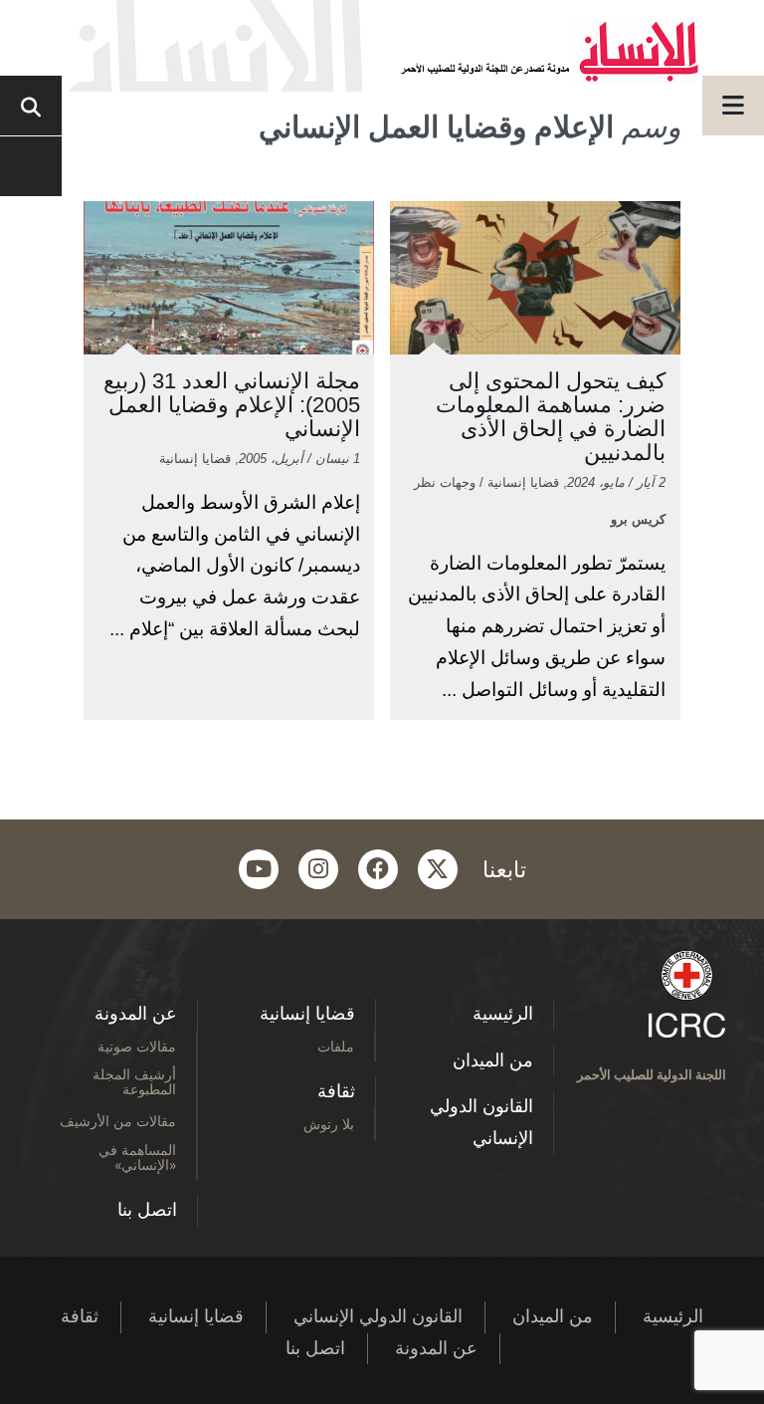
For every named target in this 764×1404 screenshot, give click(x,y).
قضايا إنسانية (307, 1014)
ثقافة (336, 1091)
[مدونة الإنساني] (382, 46)
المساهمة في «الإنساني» (137, 1157)
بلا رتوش (328, 1123)
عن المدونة (136, 1014)
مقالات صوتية (136, 1046)
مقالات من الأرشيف (118, 1120)
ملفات (335, 1046)
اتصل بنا (147, 1210)
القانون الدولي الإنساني (481, 1122)
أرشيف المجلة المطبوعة (134, 1081)
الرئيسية (503, 1014)
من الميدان (493, 1060)
